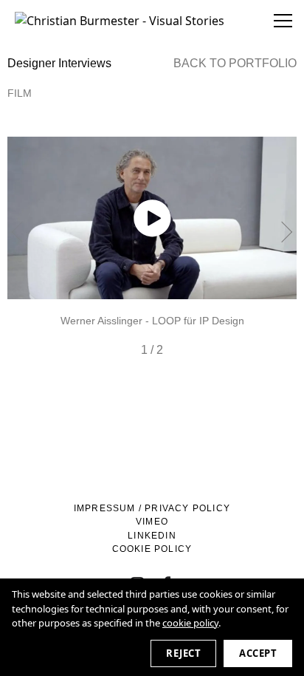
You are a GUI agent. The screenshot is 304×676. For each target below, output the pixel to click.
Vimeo (152, 521)
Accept (258, 653)
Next (282, 232)
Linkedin (152, 535)
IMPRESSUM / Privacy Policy (152, 508)
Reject (183, 653)
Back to (235, 63)
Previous (22, 232)
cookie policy (190, 622)
